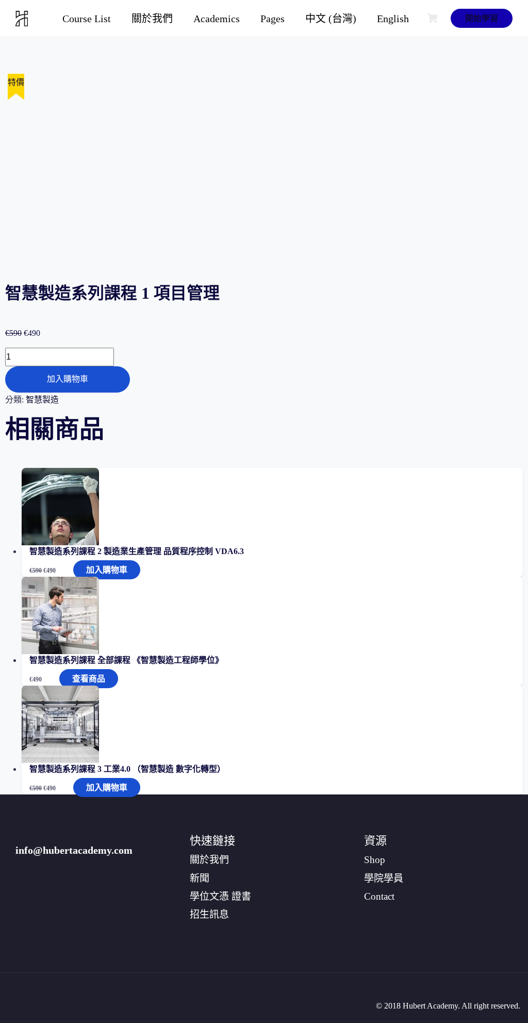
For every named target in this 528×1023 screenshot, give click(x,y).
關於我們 (152, 18)
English (393, 18)
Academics (216, 18)
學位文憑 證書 (220, 896)
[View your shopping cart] (433, 18)
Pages (272, 18)
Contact (379, 896)
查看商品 (88, 678)
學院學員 (383, 878)
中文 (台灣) (330, 18)
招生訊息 (209, 914)
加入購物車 (67, 379)
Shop (374, 859)
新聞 (199, 878)
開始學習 (481, 18)
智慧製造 (42, 399)
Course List (86, 18)
